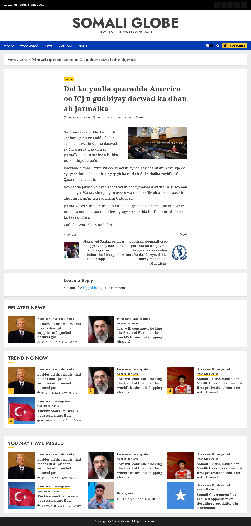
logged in (90, 288)
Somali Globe (125, 23)
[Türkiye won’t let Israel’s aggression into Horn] (21, 410)
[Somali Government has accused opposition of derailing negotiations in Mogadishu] (180, 495)
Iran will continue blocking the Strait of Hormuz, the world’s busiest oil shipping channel (139, 335)
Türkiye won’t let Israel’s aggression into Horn (57, 413)
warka (9, 45)
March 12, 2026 (50, 342)
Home (83, 45)
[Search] (217, 45)
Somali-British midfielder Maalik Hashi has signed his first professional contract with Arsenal (219, 385)
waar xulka (29, 45)
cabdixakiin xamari (79, 117)
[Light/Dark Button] (209, 45)
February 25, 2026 (131, 499)
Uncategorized (141, 319)
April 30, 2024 (104, 117)
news (48, 45)
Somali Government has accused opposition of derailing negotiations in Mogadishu (217, 501)
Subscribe (237, 45)
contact (66, 45)
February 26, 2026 (52, 420)
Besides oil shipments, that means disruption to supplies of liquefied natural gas (59, 330)
